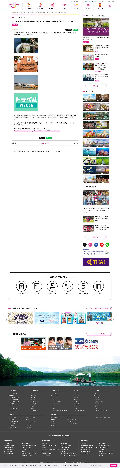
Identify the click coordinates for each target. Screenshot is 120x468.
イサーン (33, 399)
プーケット (33, 404)
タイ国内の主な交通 (14, 397)
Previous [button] (10, 12)
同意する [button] (113, 465)
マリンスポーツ (31, 421)
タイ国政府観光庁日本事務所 (59, 435)
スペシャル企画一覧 (99, 334)
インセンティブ (72, 419)
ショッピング (12, 417)
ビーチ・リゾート (13, 421)
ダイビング (12, 423)
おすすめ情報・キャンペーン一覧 (99, 308)
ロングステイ (71, 417)
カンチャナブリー (35, 402)
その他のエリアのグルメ (79, 410)
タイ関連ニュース (21, 151)
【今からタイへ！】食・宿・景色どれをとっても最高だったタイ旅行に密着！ (102, 227)
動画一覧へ (96, 237)
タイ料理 (11, 404)
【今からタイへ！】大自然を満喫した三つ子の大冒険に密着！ (101, 218)
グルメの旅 (53, 423)
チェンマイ (33, 395)
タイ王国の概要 (13, 393)
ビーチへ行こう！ (72, 423)
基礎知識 (11, 395)
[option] (60, 12)
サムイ (32, 408)
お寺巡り (70, 421)
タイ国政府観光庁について (77, 1)
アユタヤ (33, 397)
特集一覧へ (96, 86)
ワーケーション (54, 426)
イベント (11, 419)
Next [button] (110, 12)
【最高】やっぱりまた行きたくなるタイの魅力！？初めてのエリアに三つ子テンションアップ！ (96, 210)
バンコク (33, 393)
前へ (14, 143)
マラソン (29, 423)
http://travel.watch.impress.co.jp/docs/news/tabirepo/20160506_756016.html (37, 131)
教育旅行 (53, 419)
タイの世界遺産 (13, 408)
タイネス (11, 406)
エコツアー (29, 428)
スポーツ (29, 426)
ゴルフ (28, 419)
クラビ (32, 406)
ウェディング (54, 417)
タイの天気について (14, 402)
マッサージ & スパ (31, 417)
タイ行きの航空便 (13, 399)
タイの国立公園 (13, 428)
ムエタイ (11, 426)
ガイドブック (12, 410)
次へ (75, 143)
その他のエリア (34, 410)
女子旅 (52, 421)
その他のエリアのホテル (101, 410)
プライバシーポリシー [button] (95, 465)
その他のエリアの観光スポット (59, 410)
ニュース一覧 (45, 143)
